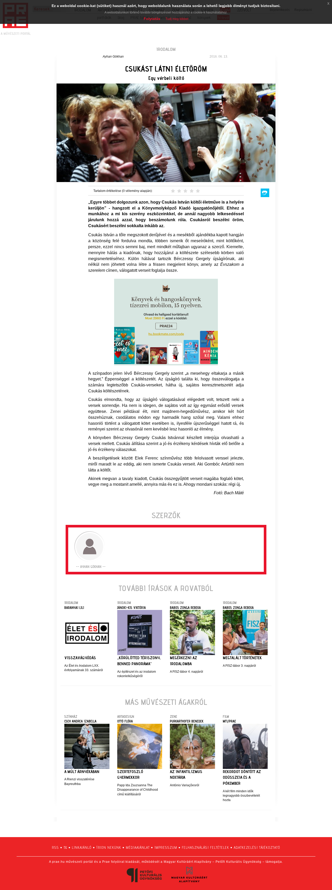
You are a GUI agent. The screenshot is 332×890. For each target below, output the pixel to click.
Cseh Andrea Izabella (80, 721)
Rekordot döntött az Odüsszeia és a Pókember (242, 777)
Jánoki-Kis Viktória (131, 608)
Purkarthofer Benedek (186, 721)
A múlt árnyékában (81, 771)
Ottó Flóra (125, 721)
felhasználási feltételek (205, 847)
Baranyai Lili (74, 608)
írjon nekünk (108, 847)
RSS (55, 847)
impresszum (165, 847)
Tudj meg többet (176, 19)
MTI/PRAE (229, 721)
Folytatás (152, 19)
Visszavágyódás (80, 657)
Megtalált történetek (242, 657)
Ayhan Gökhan (113, 56)
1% (65, 847)
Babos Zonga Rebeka (185, 608)
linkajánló (82, 847)
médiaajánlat (138, 847)
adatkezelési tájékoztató (257, 847)
